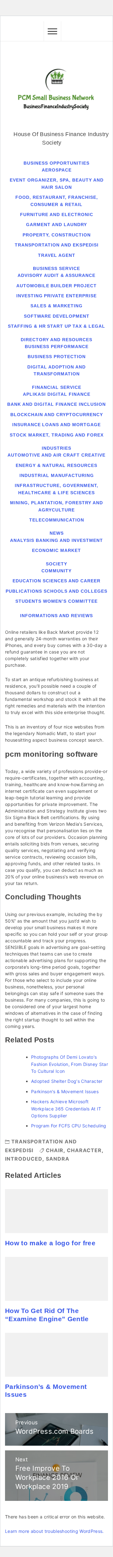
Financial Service (56, 387)
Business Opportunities (56, 163)
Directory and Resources (56, 339)
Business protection (57, 356)
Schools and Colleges (75, 591)
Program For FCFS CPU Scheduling (68, 1125)
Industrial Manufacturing (56, 475)
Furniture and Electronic (56, 214)
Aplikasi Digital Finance (56, 394)
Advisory (30, 275)
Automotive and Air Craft (44, 455)
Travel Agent (56, 255)
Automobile (32, 285)
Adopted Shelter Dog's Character (67, 1081)
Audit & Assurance (69, 275)
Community (56, 570)
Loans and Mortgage (71, 424)
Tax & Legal (89, 326)
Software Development (56, 316)
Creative (93, 455)
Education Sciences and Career (56, 580)
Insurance (26, 424)
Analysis (22, 540)
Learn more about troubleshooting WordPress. (54, 1531)
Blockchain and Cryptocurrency (56, 414)
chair (54, 1150)
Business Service (56, 268)
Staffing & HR (27, 326)
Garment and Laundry (56, 224)
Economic (45, 550)
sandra (57, 1159)
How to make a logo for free (50, 1243)
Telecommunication (56, 519)
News (57, 533)
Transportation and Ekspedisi (57, 244)
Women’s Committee (70, 601)
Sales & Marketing (56, 305)
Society (56, 563)
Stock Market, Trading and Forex (57, 434)
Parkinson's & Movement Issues (65, 1091)
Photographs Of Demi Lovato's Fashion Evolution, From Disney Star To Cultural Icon (69, 1064)
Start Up (59, 326)
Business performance (57, 346)
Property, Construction (57, 234)
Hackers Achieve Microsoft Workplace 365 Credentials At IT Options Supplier (66, 1108)
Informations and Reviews (56, 615)
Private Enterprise (70, 295)
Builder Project (74, 285)
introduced (23, 1159)
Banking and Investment (69, 540)
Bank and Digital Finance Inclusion (56, 404)
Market (70, 550)
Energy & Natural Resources (56, 465)
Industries (56, 448)
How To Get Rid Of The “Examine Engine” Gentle (47, 1315)
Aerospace (57, 169)
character (84, 1150)
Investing (29, 295)
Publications (24, 591)
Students (28, 601)
